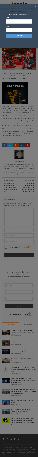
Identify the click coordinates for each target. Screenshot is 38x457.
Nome (7, 18)
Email (7, 26)
